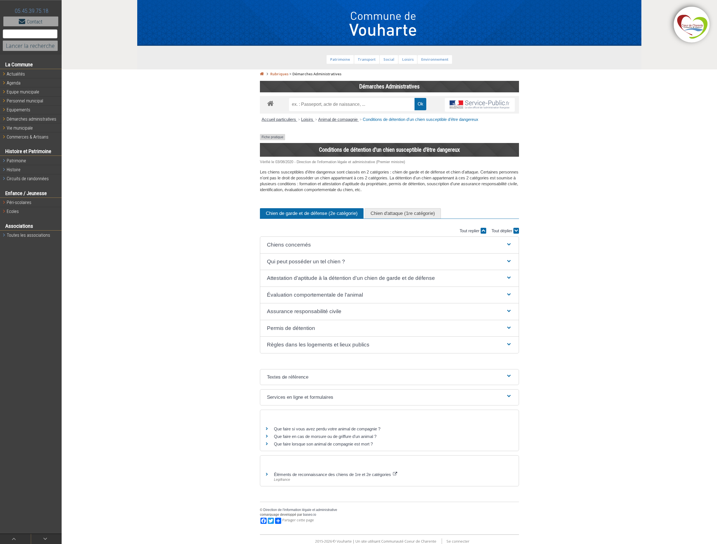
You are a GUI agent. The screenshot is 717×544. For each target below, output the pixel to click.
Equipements (18, 109)
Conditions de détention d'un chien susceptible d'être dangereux (420, 119)
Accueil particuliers (279, 119)
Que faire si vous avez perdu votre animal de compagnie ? (327, 428)
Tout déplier (502, 230)
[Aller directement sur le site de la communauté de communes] (692, 25)
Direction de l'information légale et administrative (300, 510)
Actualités (16, 74)
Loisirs (408, 59)
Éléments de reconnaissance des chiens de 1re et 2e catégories (333, 474)
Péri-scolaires (19, 202)
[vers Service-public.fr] (480, 105)
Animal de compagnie (338, 119)
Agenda (13, 83)
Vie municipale (20, 128)
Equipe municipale (23, 92)
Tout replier (470, 230)
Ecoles (13, 211)
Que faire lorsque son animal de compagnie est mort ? (323, 444)
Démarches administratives (31, 119)
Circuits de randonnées (28, 178)
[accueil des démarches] (270, 103)
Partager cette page (298, 520)
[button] (389, 245)
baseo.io (309, 515)
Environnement (434, 59)
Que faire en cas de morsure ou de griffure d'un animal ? (325, 436)
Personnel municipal (25, 101)
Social (388, 59)
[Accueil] (262, 73)
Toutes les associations (28, 235)
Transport (367, 59)
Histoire (13, 169)
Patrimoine (16, 160)
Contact (35, 21)
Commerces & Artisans (27, 137)
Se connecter (457, 541)
